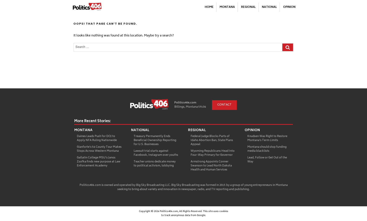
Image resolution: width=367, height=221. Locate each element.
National (269, 7)
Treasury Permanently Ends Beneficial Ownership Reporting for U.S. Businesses (155, 140)
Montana (227, 7)
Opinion (289, 7)
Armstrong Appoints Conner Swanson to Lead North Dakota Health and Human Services (211, 165)
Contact (224, 104)
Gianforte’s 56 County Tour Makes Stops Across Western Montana (99, 149)
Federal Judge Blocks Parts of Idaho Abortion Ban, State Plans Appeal (212, 140)
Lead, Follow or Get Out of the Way (267, 159)
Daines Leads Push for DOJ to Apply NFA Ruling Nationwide (97, 138)
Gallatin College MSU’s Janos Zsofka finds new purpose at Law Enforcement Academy (98, 161)
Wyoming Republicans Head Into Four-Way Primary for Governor (213, 153)
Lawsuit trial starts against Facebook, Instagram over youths (156, 153)
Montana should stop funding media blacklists (267, 149)
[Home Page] (87, 7)
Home (209, 7)
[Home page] (149, 105)
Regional (248, 7)
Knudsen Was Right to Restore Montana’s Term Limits (267, 138)
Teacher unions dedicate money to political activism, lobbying (155, 163)
